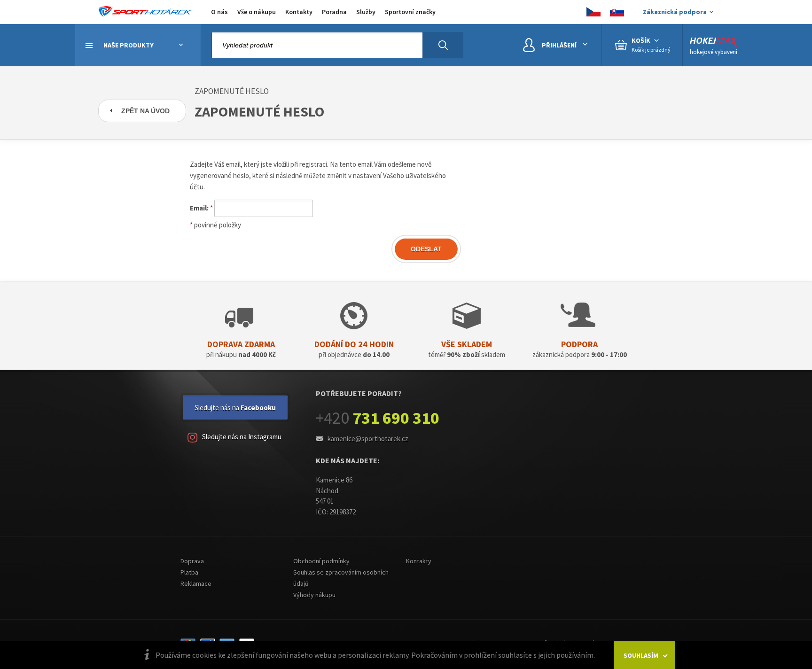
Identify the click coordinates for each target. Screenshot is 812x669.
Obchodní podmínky (321, 561)
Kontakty (298, 12)
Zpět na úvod (145, 111)
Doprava (192, 561)
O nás (219, 12)
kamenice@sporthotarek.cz (368, 438)
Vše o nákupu (256, 12)
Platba (189, 572)
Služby (365, 12)
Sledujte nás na (235, 407)
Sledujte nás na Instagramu (241, 436)
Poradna (334, 12)
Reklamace (195, 583)
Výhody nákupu (314, 595)
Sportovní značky (410, 12)
